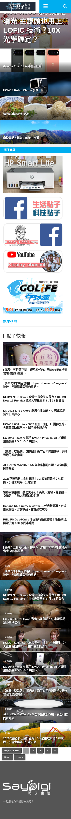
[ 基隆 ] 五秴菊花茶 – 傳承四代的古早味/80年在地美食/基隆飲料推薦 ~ (35, 371)
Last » (20, 757)
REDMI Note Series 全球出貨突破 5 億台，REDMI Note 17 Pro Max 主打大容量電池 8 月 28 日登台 (34, 398)
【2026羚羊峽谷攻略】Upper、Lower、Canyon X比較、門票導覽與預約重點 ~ (34, 385)
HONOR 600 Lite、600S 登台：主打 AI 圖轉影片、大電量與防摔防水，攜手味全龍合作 (35, 426)
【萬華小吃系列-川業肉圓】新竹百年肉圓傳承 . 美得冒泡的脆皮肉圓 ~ (35, 453)
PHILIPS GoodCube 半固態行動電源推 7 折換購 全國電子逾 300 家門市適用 (35, 521)
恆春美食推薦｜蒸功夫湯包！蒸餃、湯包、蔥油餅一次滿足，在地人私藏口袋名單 (35, 494)
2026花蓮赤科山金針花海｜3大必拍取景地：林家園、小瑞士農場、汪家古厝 (33, 480)
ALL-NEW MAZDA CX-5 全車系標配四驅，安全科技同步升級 (35, 466)
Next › (7, 757)
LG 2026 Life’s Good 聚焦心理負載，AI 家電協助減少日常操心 (34, 412)
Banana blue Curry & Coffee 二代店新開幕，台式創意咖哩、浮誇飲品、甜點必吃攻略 (34, 507)
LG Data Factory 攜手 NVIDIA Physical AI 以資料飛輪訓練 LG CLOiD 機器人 (34, 439)
